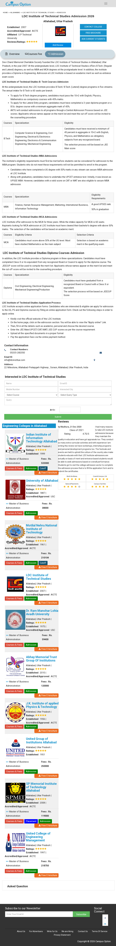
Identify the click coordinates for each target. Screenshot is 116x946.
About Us (21, 931)
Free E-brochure (49, 517)
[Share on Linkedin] (105, 924)
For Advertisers (36, 931)
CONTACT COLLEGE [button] (93, 27)
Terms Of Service (99, 931)
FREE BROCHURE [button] (93, 33)
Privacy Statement (62, 935)
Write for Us (52, 931)
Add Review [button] (58, 45)
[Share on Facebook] (105, 918)
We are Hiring (67, 931)
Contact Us (83, 931)
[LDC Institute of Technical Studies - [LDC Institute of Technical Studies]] (61, 31)
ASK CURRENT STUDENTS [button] (93, 39)
